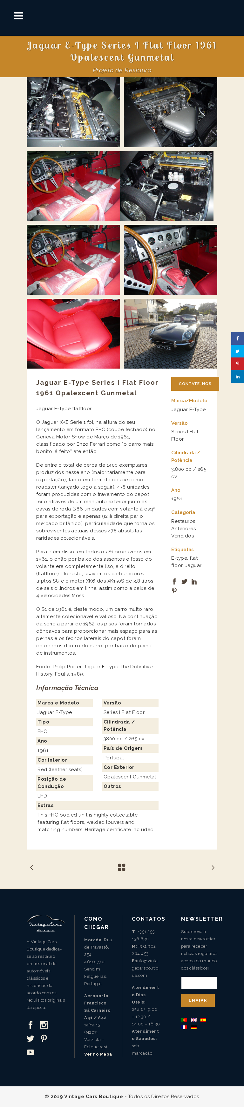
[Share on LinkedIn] (194, 581)
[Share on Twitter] (184, 581)
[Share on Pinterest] (174, 590)
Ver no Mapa (98, 1054)
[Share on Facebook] (174, 581)
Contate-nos (195, 384)
